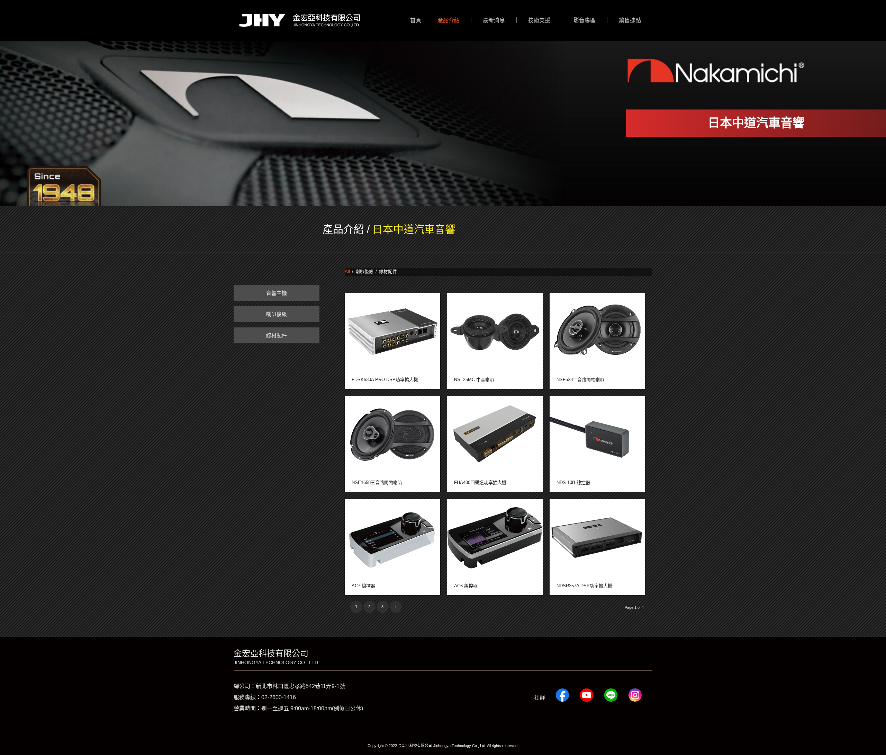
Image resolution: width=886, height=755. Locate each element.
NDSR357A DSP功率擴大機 (584, 585)
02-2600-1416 (278, 697)
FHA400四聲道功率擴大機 (480, 482)
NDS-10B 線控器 (573, 482)
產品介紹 (343, 229)
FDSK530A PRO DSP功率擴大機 (385, 379)
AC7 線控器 (363, 585)
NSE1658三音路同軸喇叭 (377, 482)
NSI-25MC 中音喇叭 (474, 379)
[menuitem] (416, 20)
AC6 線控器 (466, 585)
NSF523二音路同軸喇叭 (580, 379)
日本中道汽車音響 (413, 229)
